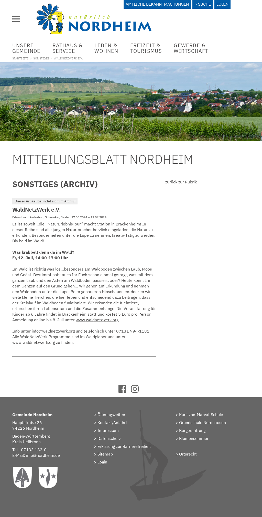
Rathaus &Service (67, 48)
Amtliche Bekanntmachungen (157, 4)
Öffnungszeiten (111, 414)
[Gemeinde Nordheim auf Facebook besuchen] (124, 391)
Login (222, 4)
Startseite (20, 58)
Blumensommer (194, 438)
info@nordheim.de (43, 455)
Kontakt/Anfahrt (112, 422)
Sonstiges (41, 58)
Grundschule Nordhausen (202, 422)
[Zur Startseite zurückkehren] (93, 6)
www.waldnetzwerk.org (97, 319)
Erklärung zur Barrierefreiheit (124, 446)
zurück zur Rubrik (181, 181)
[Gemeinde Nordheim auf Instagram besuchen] (137, 391)
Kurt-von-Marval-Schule (201, 414)
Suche (204, 4)
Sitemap (105, 454)
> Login (100, 461)
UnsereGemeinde (26, 48)
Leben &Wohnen (106, 48)
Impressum (108, 430)
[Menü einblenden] (16, 19)
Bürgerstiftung (192, 430)
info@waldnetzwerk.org (53, 331)
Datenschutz (109, 438)
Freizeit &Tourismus (146, 48)
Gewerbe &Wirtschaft (191, 48)
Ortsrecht (188, 454)
